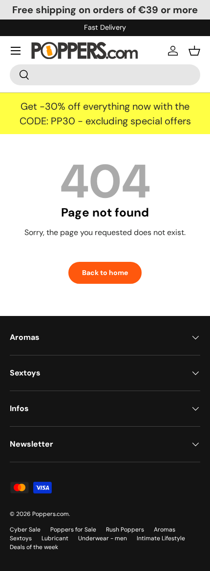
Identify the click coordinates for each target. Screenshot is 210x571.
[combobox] (105, 74)
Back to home (105, 272)
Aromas (164, 529)
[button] (194, 50)
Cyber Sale (25, 529)
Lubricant (55, 538)
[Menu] (15, 50)
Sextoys (21, 538)
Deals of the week (34, 547)
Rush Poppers (125, 529)
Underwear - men (102, 538)
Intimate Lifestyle (161, 538)
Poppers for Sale (73, 529)
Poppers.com (50, 514)
